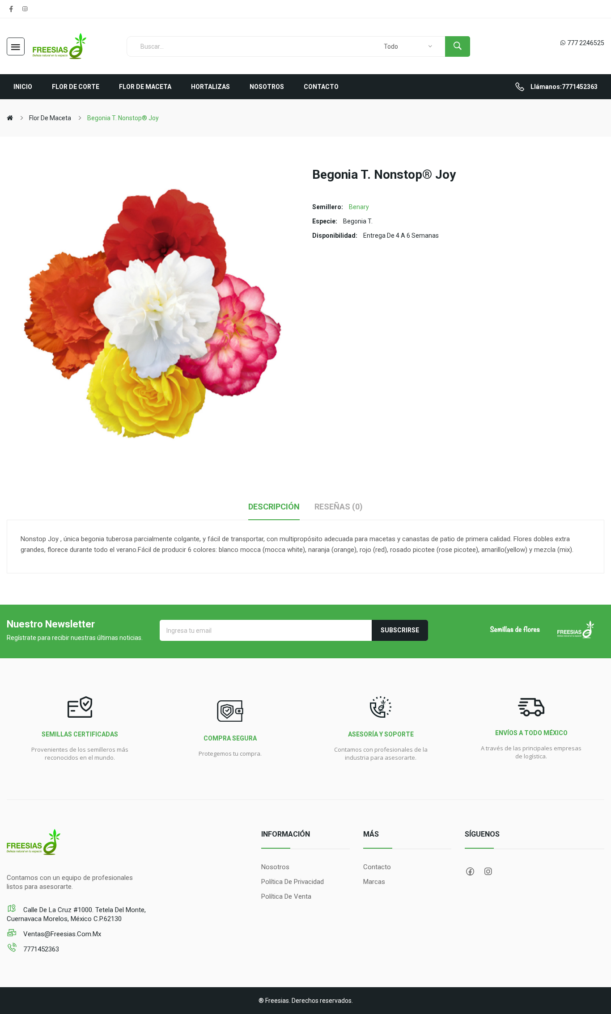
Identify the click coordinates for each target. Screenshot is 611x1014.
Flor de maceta (50, 118)
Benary (359, 206)
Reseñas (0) (338, 506)
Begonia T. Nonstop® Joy (123, 118)
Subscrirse (400, 630)
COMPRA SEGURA (230, 738)
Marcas (374, 882)
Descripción (274, 506)
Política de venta (286, 896)
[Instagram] (24, 9)
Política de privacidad (292, 882)
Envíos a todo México (531, 732)
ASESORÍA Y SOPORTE (381, 734)
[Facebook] (11, 9)
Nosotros (275, 867)
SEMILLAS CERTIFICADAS (80, 734)
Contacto (377, 867)
